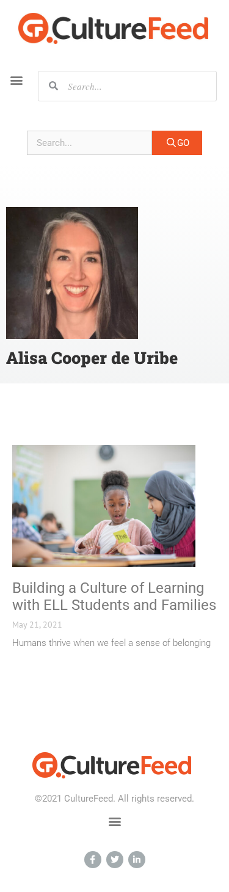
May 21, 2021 (37, 624)
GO (183, 142)
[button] (16, 80)
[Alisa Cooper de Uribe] (72, 273)
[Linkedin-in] (136, 859)
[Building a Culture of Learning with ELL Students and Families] (103, 506)
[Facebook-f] (92, 859)
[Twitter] (114, 859)
